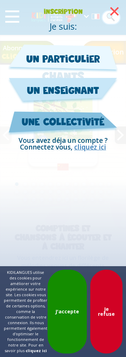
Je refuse (106, 311)
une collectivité (63, 122)
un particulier (63, 59)
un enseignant (63, 90)
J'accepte (67, 311)
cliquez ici (90, 147)
